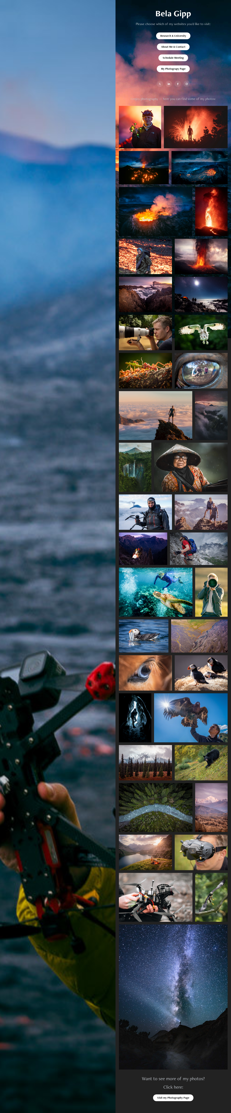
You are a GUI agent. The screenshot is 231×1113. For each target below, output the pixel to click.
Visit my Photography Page (173, 1097)
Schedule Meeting (173, 58)
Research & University (173, 36)
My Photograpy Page (173, 69)
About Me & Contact (173, 47)
